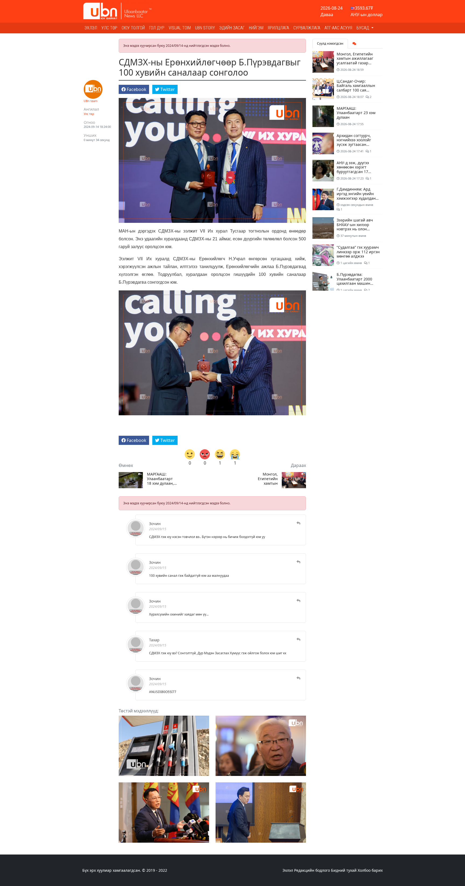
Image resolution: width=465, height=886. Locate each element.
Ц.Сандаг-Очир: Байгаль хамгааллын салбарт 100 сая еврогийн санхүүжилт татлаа (357, 90)
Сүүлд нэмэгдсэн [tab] (330, 43)
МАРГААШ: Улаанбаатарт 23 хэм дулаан (356, 113)
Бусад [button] (363, 27)
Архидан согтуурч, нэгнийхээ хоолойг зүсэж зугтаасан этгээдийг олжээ (354, 142)
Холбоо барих (370, 870)
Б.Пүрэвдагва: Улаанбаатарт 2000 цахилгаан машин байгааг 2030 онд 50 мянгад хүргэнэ (355, 283)
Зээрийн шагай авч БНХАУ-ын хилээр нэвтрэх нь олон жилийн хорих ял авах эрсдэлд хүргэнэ (357, 229)
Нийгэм (256, 27)
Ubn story (205, 27)
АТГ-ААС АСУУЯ (338, 27)
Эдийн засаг (232, 27)
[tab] (354, 43)
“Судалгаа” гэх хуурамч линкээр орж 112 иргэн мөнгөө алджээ (358, 252)
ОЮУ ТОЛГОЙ (133, 27)
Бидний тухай (344, 870)
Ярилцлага (278, 27)
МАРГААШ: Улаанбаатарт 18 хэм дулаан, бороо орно (160, 479)
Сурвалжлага (306, 27)
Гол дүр (156, 27)
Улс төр (109, 27)
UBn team (90, 101)
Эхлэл (90, 27)
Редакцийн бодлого (312, 870)
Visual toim (180, 27)
